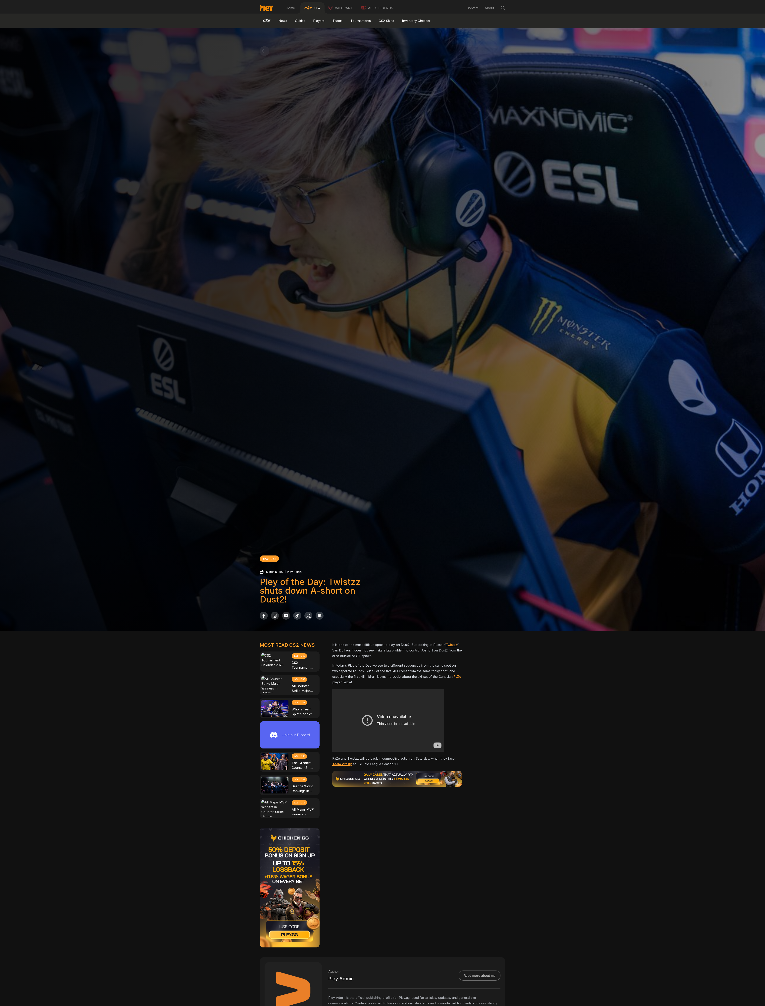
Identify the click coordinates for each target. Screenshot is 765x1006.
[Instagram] (275, 616)
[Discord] (320, 616)
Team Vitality (342, 764)
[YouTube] (286, 616)
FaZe (457, 677)
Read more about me (479, 976)
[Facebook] (264, 616)
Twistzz (451, 645)
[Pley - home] (266, 8)
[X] (308, 616)
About (489, 8)
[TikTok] (297, 616)
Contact (472, 8)
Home (290, 8)
